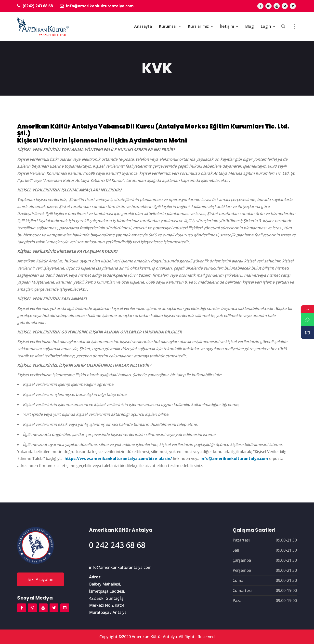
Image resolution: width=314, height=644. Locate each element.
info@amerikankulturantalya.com (99, 6)
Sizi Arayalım (40, 579)
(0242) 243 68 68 (37, 6)
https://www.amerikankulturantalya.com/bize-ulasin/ (118, 458)
